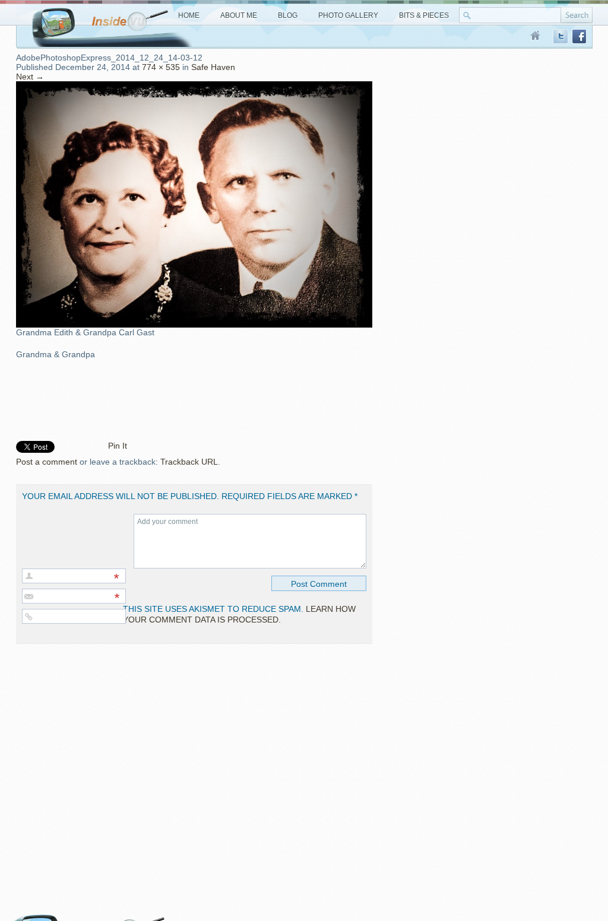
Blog (287, 15)
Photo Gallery (348, 15)
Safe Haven (213, 67)
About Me (238, 15)
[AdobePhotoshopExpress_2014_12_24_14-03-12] (194, 86)
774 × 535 (161, 67)
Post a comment (46, 461)
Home (535, 36)
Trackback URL (189, 461)
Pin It (117, 445)
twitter (560, 36)
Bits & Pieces (424, 15)
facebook (579, 36)
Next (30, 76)
